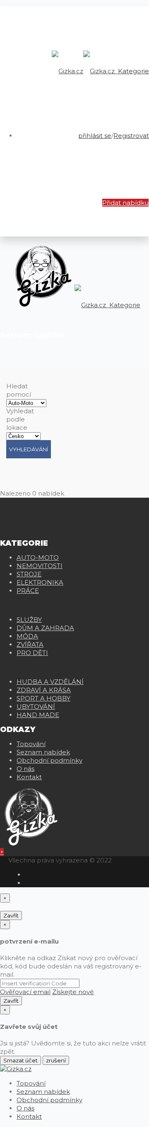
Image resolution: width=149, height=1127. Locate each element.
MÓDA (27, 636)
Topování (31, 744)
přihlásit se (94, 136)
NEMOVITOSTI (39, 566)
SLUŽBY (29, 620)
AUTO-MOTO (38, 557)
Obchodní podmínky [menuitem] (49, 1100)
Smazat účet (20, 1060)
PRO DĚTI (32, 653)
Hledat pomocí (18, 390)
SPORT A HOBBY (43, 698)
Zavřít (11, 915)
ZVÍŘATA (30, 644)
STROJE (29, 574)
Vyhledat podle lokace (20, 419)
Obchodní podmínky (49, 760)
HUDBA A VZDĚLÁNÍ (50, 682)
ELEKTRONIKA (40, 582)
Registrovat (131, 136)
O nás (25, 769)
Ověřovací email (25, 992)
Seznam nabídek (43, 752)
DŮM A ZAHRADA (45, 628)
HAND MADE (38, 715)
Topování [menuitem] (31, 1083)
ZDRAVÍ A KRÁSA (44, 690)
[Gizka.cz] (83, 71)
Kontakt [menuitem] (29, 1116)
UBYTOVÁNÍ (36, 706)
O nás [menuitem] (25, 1108)
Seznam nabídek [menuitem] (43, 1092)
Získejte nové (73, 992)
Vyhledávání (28, 449)
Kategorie (132, 71)
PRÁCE (28, 591)
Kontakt (29, 777)
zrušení (56, 1060)
